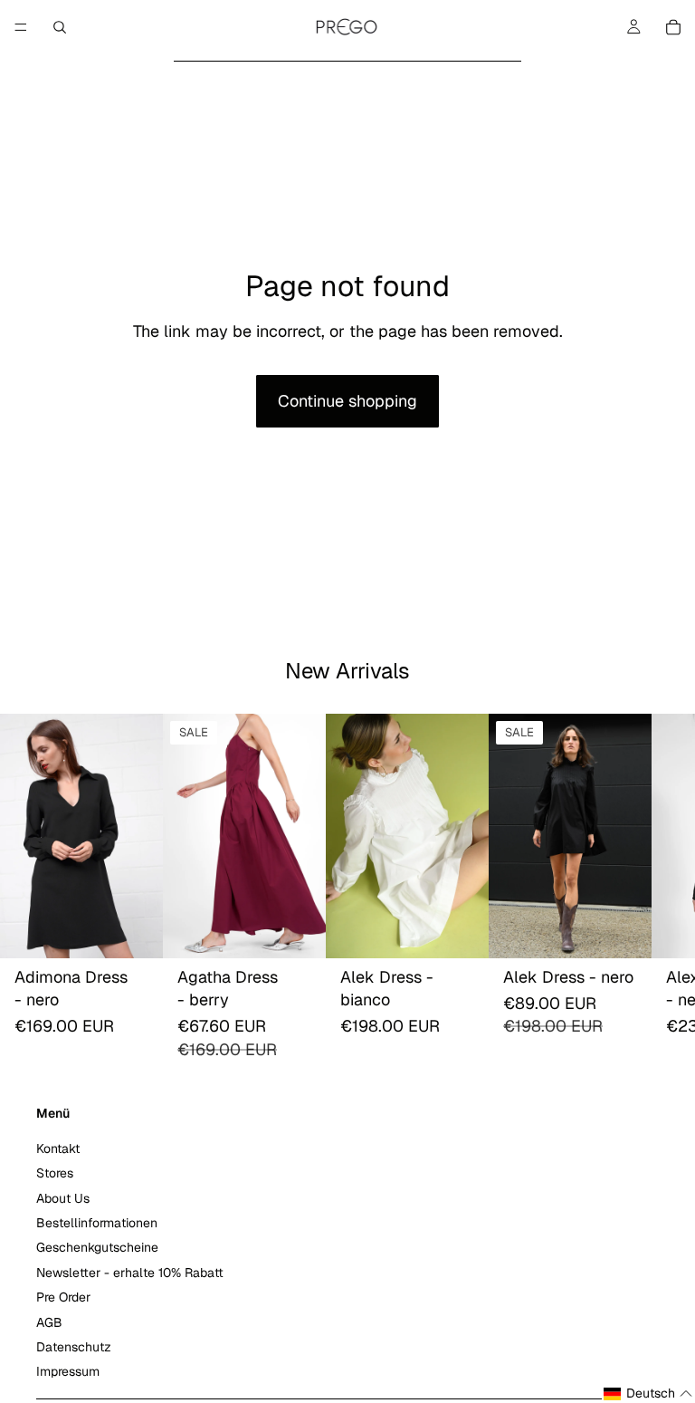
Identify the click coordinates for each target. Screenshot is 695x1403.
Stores (54, 1173)
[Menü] (21, 27)
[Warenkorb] (673, 27)
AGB (49, 1321)
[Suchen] (60, 27)
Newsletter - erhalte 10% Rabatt (130, 1272)
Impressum (68, 1371)
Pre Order (63, 1297)
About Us (63, 1197)
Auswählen (150, 930)
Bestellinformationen (96, 1223)
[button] (648, 1394)
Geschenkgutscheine (97, 1247)
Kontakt (58, 1148)
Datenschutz (73, 1347)
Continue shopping (347, 400)
